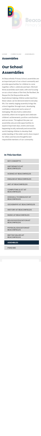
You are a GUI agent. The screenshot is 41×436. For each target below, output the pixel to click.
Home (4, 54)
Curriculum (16, 54)
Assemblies (29, 54)
